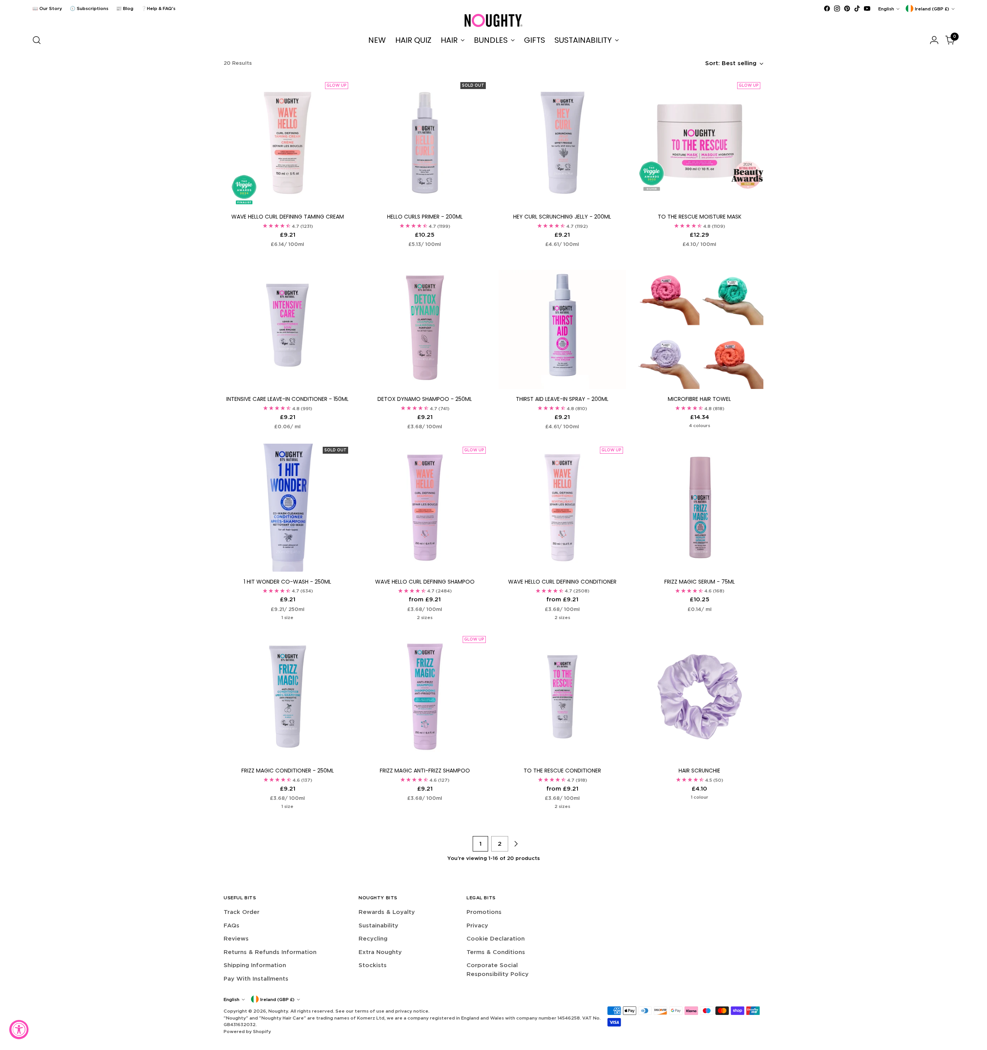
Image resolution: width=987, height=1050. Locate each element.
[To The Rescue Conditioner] (562, 697)
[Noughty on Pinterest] (847, 8)
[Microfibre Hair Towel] (699, 325)
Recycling (373, 938)
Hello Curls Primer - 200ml (425, 216)
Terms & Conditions (496, 952)
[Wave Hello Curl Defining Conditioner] (562, 507)
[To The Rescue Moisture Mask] (699, 143)
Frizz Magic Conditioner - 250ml (287, 770)
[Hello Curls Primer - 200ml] (424, 143)
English (886, 9)
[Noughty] (493, 20)
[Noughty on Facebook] (827, 8)
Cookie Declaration (496, 938)
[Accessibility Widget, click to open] (19, 1029)
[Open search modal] (36, 40)
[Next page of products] (515, 843)
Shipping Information (255, 965)
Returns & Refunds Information (270, 952)
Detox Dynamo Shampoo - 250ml (424, 399)
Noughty (278, 1011)
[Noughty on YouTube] (867, 8)
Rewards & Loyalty (387, 911)
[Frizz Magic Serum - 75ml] (699, 507)
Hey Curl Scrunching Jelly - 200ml (562, 216)
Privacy (477, 925)
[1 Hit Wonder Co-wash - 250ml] (287, 507)
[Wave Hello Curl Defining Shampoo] (424, 507)
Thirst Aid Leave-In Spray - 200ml (562, 399)
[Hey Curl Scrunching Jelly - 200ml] (562, 143)
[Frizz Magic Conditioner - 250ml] (287, 697)
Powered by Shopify (247, 1031)
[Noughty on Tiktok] (857, 8)
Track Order (241, 911)
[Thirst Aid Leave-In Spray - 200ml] (562, 325)
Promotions (484, 911)
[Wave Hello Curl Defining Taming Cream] (287, 143)
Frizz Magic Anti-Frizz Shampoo (425, 770)
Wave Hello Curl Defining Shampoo (425, 582)
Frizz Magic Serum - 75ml (699, 582)
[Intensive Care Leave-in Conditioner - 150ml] (287, 325)
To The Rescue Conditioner (562, 770)
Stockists (373, 965)
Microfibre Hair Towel (699, 399)
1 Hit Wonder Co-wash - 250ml (287, 582)
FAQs (231, 925)
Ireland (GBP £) (932, 9)
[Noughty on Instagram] (837, 8)
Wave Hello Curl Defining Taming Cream (287, 216)
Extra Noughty (380, 952)
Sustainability (378, 925)
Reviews (236, 938)
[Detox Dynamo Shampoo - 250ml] (424, 325)
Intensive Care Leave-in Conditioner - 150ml (287, 399)
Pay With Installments (256, 978)
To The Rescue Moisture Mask (699, 216)
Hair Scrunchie (699, 770)
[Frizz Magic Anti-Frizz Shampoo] (424, 697)
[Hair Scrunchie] (699, 697)
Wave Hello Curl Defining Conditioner (562, 582)
